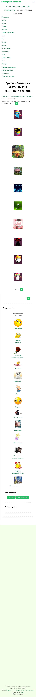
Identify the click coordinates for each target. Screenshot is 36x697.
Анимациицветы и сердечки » (18, 357)
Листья (4, 45)
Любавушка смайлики (11, 2)
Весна (4, 20)
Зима (3, 36)
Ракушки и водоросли (9, 67)
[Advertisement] (18, 605)
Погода (4, 64)
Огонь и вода (6, 57)
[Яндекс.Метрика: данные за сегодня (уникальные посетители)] (18, 694)
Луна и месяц (6, 48)
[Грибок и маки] (18, 228)
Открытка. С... (20, 690)
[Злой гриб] (18, 246)
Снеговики (5, 73)
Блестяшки (5, 17)
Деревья (4, 29)
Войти (11, 497)
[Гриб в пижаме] (18, 118)
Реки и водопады (7, 70)
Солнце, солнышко (8, 76)
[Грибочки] (18, 192)
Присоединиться (22, 497)
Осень (4, 61)
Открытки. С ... (10, 690)
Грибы (4, 26)
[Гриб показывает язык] (18, 280)
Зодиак (4, 39)
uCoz (22, 692)
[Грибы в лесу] (18, 174)
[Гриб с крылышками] (18, 263)
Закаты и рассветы (8, 32)
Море (3, 54)
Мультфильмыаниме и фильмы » (18, 457)
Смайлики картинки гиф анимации (13, 96)
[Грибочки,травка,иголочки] (18, 209)
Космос (4, 42)
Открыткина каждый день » (18, 472)
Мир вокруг (5, 51)
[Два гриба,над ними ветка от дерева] (18, 157)
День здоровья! (29, 690)
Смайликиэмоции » (18, 341)
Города (4, 23)
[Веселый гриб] (18, 135)
